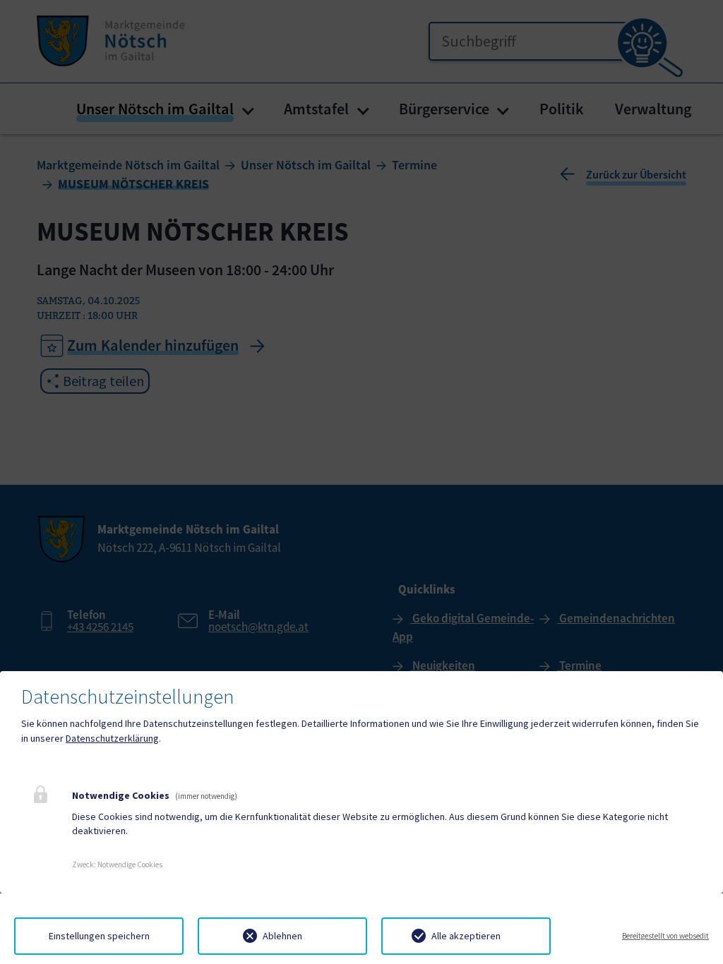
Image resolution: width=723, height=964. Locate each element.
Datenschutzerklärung (112, 738)
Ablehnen (282, 935)
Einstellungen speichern (99, 935)
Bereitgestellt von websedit (665, 936)
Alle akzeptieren (466, 935)
